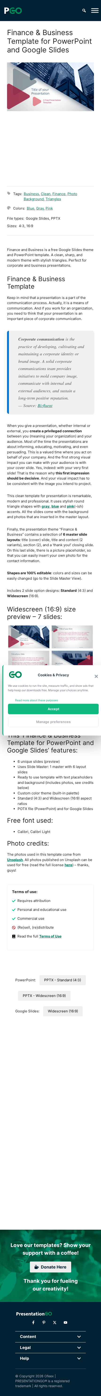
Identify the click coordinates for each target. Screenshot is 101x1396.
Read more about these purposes (36, 700)
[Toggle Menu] (95, 10)
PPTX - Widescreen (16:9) (44, 995)
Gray (40, 208)
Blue (30, 208)
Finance (59, 194)
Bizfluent (45, 405)
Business (31, 194)
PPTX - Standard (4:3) (62, 980)
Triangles (53, 199)
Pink (49, 208)
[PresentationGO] (12, 10)
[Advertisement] (50, 148)
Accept (53, 709)
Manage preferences (53, 722)
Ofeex (49, 1376)
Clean (45, 194)
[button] (96, 676)
